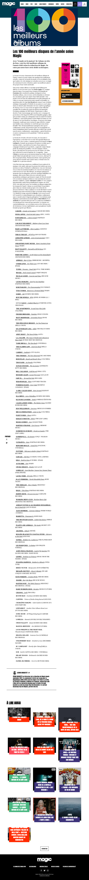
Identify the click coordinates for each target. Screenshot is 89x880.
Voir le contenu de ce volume (67, 95)
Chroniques (51, 4)
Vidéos (57, 4)
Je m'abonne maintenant (67, 101)
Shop (75, 4)
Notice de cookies (55, 866)
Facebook (7, 439)
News (36, 4)
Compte (84, 4)
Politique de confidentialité (69, 866)
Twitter (7, 443)
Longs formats (42, 4)
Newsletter (69, 4)
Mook (27, 4)
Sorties (62, 4)
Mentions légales (44, 866)
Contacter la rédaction (44, 875)
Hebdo (22, 4)
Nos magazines (32, 866)
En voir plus (44, 849)
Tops (31, 4)
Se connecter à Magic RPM (19, 866)
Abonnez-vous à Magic (79, 4)
